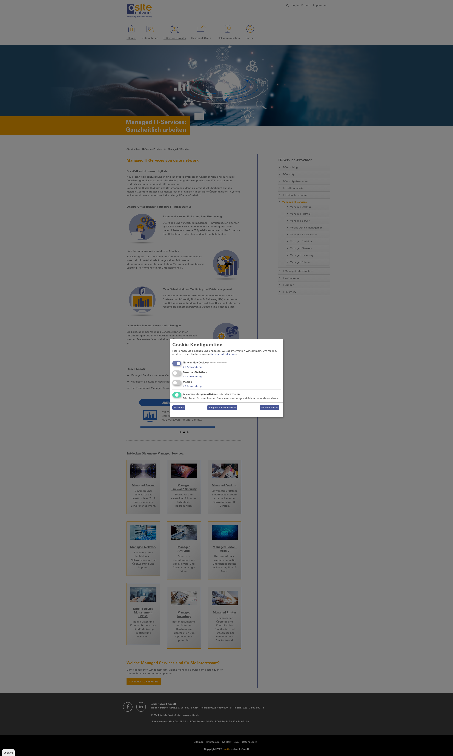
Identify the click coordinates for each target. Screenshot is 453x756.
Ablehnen (178, 407)
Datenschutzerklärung (223, 354)
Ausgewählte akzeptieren (222, 407)
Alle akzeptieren (269, 407)
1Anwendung (192, 367)
